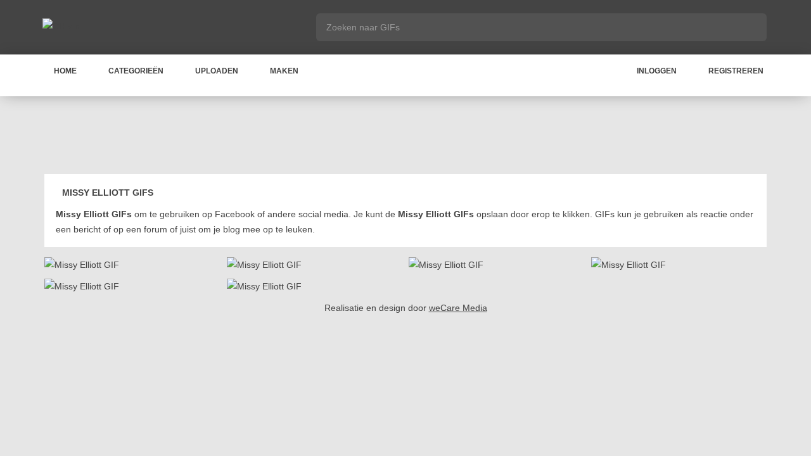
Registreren (735, 70)
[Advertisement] (405, 137)
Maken (284, 70)
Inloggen (657, 70)
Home (65, 70)
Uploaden (216, 70)
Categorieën (135, 70)
